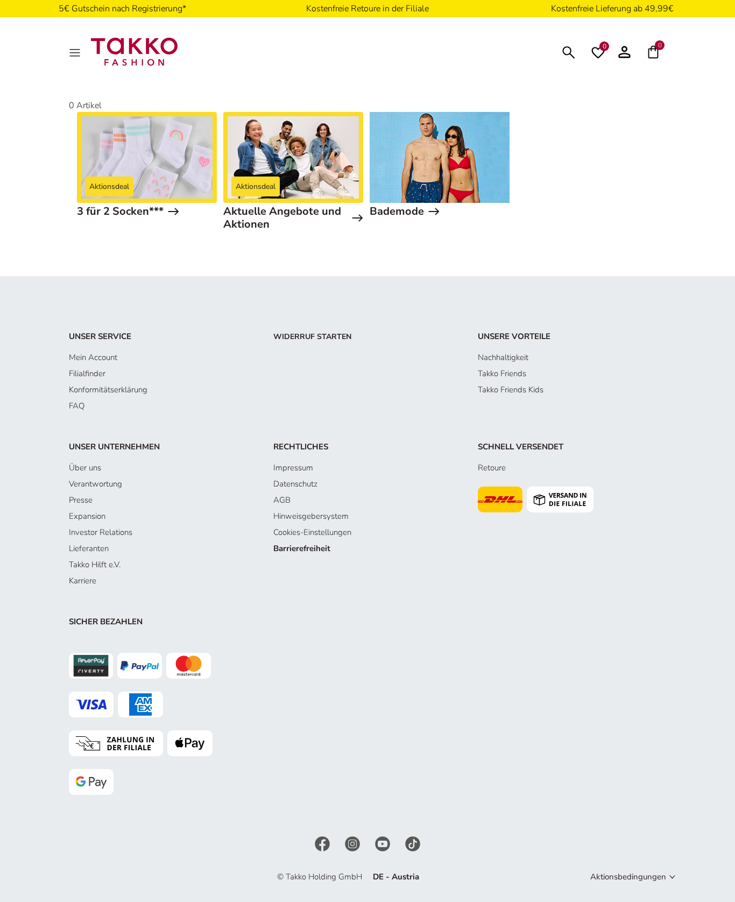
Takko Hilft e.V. (95, 564)
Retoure (492, 467)
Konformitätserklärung (108, 389)
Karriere (82, 580)
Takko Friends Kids (510, 389)
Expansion (87, 516)
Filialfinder (87, 373)
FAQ (76, 405)
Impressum (293, 467)
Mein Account (93, 357)
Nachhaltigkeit (503, 357)
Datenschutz (295, 483)
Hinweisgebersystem (311, 516)
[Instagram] (353, 843)
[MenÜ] (76, 52)
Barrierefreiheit (301, 548)
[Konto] (624, 51)
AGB (282, 500)
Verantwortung (95, 483)
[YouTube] (383, 843)
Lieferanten (89, 548)
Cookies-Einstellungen (312, 532)
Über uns (85, 467)
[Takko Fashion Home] (134, 51)
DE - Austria (396, 876)
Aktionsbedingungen (628, 876)
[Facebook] (323, 843)
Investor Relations (100, 532)
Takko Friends (502, 373)
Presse (81, 500)
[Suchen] (568, 51)
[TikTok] (412, 843)
